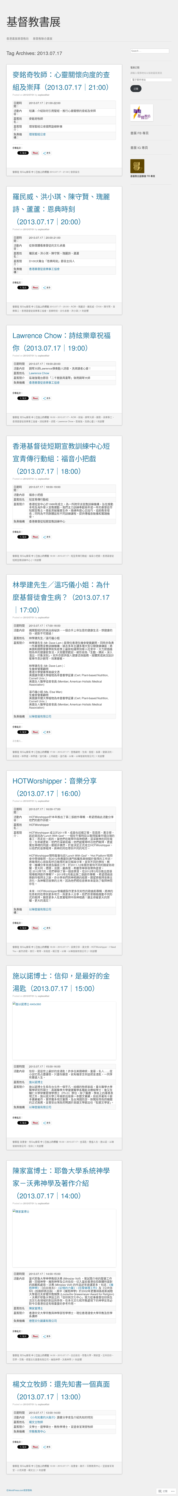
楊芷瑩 (55, 951)
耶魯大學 (86, 1355)
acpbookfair (43, 94)
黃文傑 (85, 947)
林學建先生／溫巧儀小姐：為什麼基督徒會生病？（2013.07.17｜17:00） (61, 596)
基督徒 (16, 756)
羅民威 (90, 306)
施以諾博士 (36, 1082)
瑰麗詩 (81, 306)
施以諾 (103, 1141)
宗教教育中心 (37, 1431)
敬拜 (39, 951)
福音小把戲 (94, 555)
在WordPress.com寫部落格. (19, 1490)
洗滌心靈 (89, 421)
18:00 (52, 555)
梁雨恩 (46, 951)
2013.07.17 (55, 171)
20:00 (66, 306)
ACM (73, 306)
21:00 (66, 171)
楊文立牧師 (36, 1422)
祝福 (80, 417)
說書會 (23, 1141)
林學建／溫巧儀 (38, 756)
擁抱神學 (55, 1359)
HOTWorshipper (99, 947)
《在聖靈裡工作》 (88, 1288)
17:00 (52, 751)
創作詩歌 (23, 951)
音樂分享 (75, 947)
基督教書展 (33, 21)
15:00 (61, 1141)
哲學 (15, 1359)
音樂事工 (107, 417)
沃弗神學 (66, 1359)
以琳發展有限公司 (40, 716)
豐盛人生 (93, 1141)
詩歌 (53, 421)
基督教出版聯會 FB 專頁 (142, 176)
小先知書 (21, 1470)
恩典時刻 (53, 310)
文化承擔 (64, 310)
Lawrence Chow (39, 373)
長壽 (98, 751)
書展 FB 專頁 (139, 133)
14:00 (52, 1355)
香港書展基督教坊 (17, 39)
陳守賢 (107, 306)
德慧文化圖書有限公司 (43, 1321)
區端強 (79, 421)
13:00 (52, 1465)
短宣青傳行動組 (79, 555)
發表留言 (75, 171)
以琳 (71, 756)
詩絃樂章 (44, 421)
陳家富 (97, 1355)
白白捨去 (75, 1355)
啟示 (82, 1465)
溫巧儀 (63, 756)
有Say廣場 (25, 171)
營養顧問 (75, 751)
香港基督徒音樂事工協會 (44, 269)
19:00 (52, 417)
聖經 (91, 751)
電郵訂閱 (134, 67)
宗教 (21, 1359)
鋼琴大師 (89, 417)
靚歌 (98, 417)
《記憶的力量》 (66, 1288)
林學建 (25, 756)
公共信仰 (107, 1355)
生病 (84, 751)
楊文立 (31, 1470)
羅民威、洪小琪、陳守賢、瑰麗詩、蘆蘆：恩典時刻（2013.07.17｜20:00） (61, 208)
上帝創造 (53, 756)
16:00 (52, 947)
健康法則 (107, 751)
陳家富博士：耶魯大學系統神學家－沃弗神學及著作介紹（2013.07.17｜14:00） (61, 1182)
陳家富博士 (36, 1308)
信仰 (30, 1146)
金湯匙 (83, 1141)
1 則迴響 (84, 310)
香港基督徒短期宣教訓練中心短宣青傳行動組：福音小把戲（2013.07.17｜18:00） (61, 458)
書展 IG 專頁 (139, 147)
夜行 (32, 951)
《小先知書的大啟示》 (43, 1417)
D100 (99, 306)
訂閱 (136, 88)
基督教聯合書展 (42, 39)
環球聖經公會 (37, 134)
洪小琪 (74, 310)
